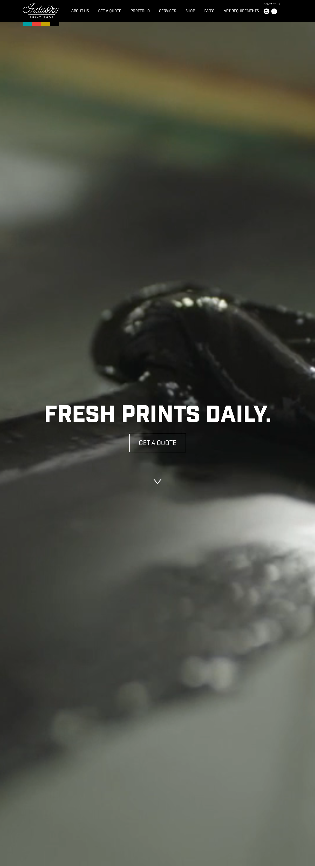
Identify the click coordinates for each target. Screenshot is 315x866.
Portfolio (140, 11)
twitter (282, 11)
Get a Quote (109, 11)
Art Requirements (241, 11)
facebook (274, 11)
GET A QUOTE (157, 443)
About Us (80, 11)
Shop (190, 11)
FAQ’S (209, 11)
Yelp (289, 11)
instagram (267, 11)
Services (167, 11)
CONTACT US (272, 4)
